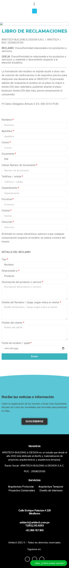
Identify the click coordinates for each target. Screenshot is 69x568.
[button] (34, 421)
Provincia (7, 199)
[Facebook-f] (27, 559)
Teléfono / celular (11, 176)
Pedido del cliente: (12, 323)
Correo (5, 142)
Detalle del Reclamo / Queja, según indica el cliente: (31, 302)
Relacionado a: (10, 271)
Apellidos (7, 131)
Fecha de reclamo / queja (16, 343)
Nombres (7, 120)
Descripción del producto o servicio (22, 282)
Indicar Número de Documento (19, 165)
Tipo (4, 259)
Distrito (6, 210)
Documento (8, 154)
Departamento (9, 188)
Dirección (7, 222)
